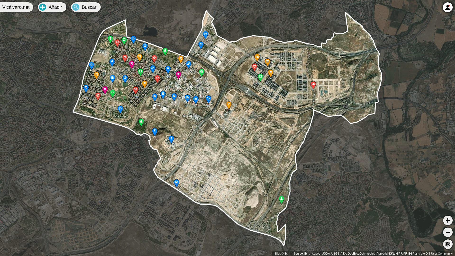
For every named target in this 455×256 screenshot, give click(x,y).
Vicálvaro (16, 7)
